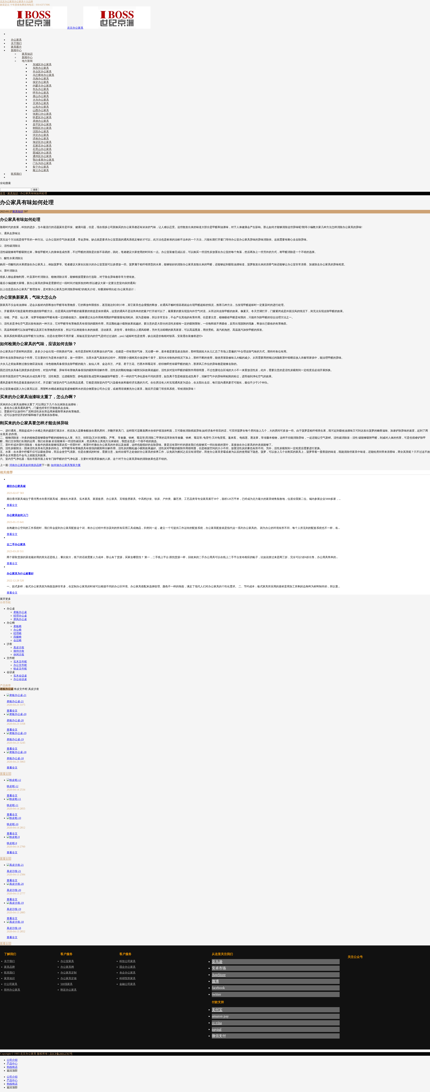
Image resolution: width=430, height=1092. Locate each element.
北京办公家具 (7, 1)
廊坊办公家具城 (16, 486)
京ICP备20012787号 (61, 1053)
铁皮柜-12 (12, 786)
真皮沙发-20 (14, 890)
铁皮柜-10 (12, 824)
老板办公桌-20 (15, 720)
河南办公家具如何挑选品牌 (25, 465)
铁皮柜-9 (12, 843)
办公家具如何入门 (17, 515)
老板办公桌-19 (15, 739)
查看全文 (12, 505)
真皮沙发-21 (14, 871)
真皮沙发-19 (14, 909)
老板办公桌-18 (15, 758)
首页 (2, 193)
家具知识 (12, 193)
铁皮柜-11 (12, 805)
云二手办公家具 (16, 544)
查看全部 (5, 773)
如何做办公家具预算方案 (66, 465)
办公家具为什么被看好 (20, 573)
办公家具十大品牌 (23, 1)
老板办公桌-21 (15, 701)
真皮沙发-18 (14, 928)
